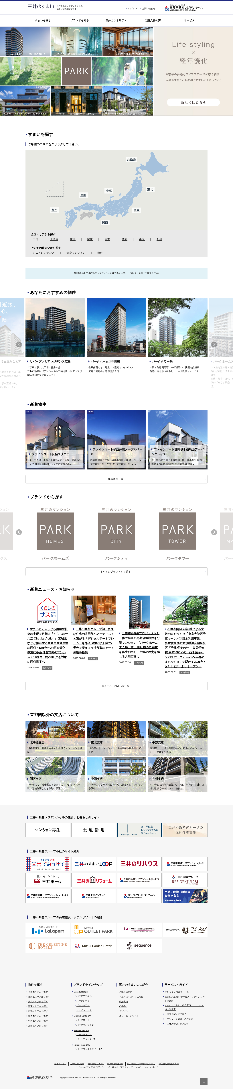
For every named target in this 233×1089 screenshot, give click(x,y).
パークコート (83, 1020)
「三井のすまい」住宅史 (131, 996)
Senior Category (82, 1045)
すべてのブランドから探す (115, 571)
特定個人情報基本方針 (169, 1063)
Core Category (81, 992)
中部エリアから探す (38, 1011)
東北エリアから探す (38, 1001)
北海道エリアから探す (39, 996)
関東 (90, 239)
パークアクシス (84, 1039)
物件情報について (96, 1063)
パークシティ (83, 1000)
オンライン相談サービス (177, 992)
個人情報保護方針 (115, 1063)
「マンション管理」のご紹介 (179, 1019)
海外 (100, 252)
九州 (159, 239)
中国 (142, 239)
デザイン (123, 1011)
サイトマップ (60, 1063)
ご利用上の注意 (77, 1063)
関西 (124, 239)
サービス (189, 20)
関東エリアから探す (38, 1006)
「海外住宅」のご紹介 (176, 1014)
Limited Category (82, 1016)
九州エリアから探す (38, 1026)
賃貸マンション (76, 252)
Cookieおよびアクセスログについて (124, 1067)
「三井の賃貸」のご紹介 (177, 1024)
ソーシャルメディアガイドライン (90, 1067)
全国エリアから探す (38, 992)
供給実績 (123, 1001)
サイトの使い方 (151, 1067)
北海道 (54, 239)
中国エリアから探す (38, 1021)
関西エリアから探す (38, 1016)
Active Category (81, 1030)
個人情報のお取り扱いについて (141, 1063)
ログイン (132, 8)
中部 (107, 239)
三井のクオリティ (116, 20)
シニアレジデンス (44, 252)
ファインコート (84, 1010)
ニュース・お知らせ (129, 1016)
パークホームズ (84, 996)
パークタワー (83, 1005)
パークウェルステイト (87, 1049)
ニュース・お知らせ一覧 (116, 685)
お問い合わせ (148, 8)
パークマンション (85, 1025)
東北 (73, 239)
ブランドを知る (79, 20)
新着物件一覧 (115, 479)
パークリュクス (84, 1034)
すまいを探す (43, 20)
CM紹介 (123, 1006)
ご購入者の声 (153, 20)
